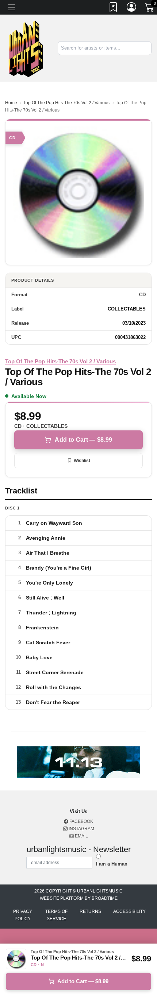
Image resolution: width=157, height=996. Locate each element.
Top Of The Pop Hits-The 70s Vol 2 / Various (66, 102)
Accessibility (129, 911)
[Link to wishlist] (113, 8)
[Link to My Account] (132, 8)
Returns (90, 911)
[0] (150, 8)
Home (11, 102)
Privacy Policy (22, 915)
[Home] (26, 47)
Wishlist (82, 460)
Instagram (81, 828)
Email (81, 836)
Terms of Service (56, 915)
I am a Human (111, 864)
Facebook (80, 821)
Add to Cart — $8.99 (83, 440)
